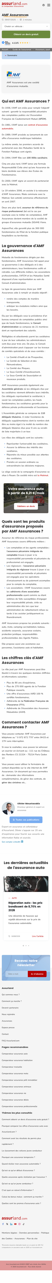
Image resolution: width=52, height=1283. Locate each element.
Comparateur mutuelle (12, 1067)
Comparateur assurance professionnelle (19, 1106)
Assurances (7, 1021)
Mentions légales (9, 1233)
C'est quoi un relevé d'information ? (17, 1190)
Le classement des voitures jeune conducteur (22, 1150)
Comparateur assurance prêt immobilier (19, 1080)
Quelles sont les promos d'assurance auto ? (21, 1203)
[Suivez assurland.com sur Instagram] (19, 1224)
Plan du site (32, 1238)
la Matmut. (43, 475)
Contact (5, 1034)
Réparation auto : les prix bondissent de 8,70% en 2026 (25, 906)
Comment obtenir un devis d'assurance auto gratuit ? (25, 1119)
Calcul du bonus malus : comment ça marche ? (22, 1196)
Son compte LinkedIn (11, 842)
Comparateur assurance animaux (16, 1086)
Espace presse (8, 1027)
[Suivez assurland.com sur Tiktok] (23, 1224)
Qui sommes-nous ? (10, 994)
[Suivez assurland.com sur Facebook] (3, 1224)
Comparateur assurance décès (15, 1100)
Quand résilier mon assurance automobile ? (21, 1164)
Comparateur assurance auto (15, 1053)
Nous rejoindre (8, 1014)
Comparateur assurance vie (14, 1093)
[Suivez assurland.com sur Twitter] (7, 1224)
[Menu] (48, 5)
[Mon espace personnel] (43, 5)
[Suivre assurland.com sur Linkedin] (11, 1224)
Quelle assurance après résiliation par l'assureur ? (24, 1177)
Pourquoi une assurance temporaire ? (18, 1157)
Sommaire (12, 55)
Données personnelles (29, 1233)
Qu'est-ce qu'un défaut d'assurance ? (18, 1170)
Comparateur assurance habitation (17, 1060)
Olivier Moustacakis (28, 803)
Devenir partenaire (10, 1007)
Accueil (5, 49)
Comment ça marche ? (12, 1001)
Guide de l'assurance (22, 49)
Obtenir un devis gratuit (26, 34)
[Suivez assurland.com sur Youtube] (15, 1224)
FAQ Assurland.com (10, 1040)
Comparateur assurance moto (15, 1073)
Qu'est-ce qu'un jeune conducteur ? (17, 1183)
